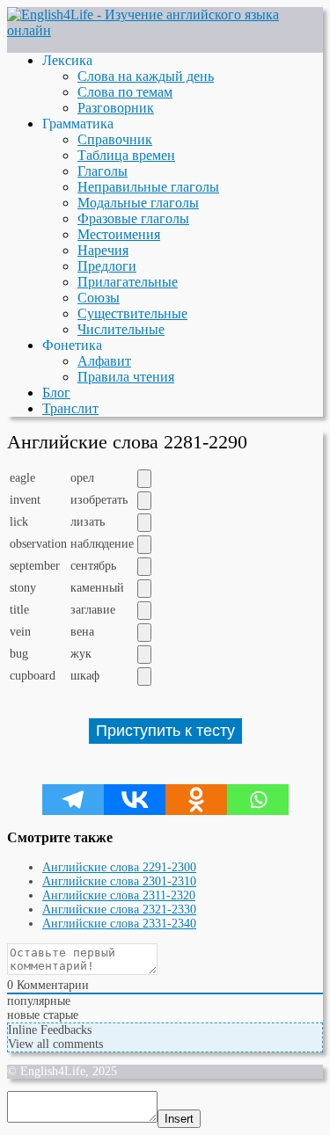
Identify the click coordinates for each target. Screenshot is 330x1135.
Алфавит (104, 360)
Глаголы (102, 171)
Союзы (98, 297)
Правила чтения (125, 376)
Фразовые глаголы (133, 218)
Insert (179, 1118)
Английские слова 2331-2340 (119, 923)
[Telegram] (73, 799)
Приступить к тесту (165, 730)
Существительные (132, 313)
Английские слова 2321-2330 (119, 909)
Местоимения (118, 234)
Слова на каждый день (145, 76)
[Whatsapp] (258, 799)
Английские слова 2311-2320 (118, 895)
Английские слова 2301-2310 (119, 881)
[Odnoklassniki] (196, 799)
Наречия (102, 250)
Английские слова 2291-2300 (119, 867)
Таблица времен (126, 155)
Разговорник (115, 107)
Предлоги (106, 265)
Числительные (121, 329)
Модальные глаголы (138, 202)
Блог (56, 392)
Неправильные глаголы (148, 186)
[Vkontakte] (134, 799)
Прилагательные (127, 281)
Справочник (114, 139)
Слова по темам (124, 91)
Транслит (70, 408)
